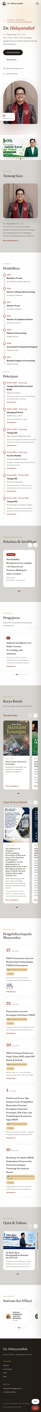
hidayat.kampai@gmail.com (12, 1388)
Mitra (5, 1376)
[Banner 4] (22, 158)
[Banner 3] (20, 158)
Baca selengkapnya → (11, 240)
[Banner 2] (18, 158)
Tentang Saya (11, 60)
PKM (5, 1373)
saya (35, 1408)
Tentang (6, 1365)
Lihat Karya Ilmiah (13, 52)
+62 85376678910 (9, 1392)
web (35, 1401)
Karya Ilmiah (7, 1369)
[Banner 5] (24, 158)
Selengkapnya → (12, 402)
